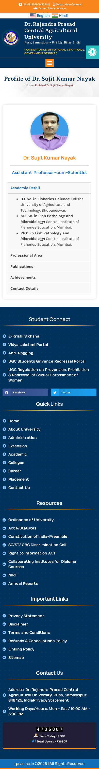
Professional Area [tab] (26, 255)
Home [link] (29, 85)
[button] (49, 63)
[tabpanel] (49, 221)
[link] (92, 52)
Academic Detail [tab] (25, 188)
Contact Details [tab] (24, 288)
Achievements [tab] (23, 277)
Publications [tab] (21, 266)
